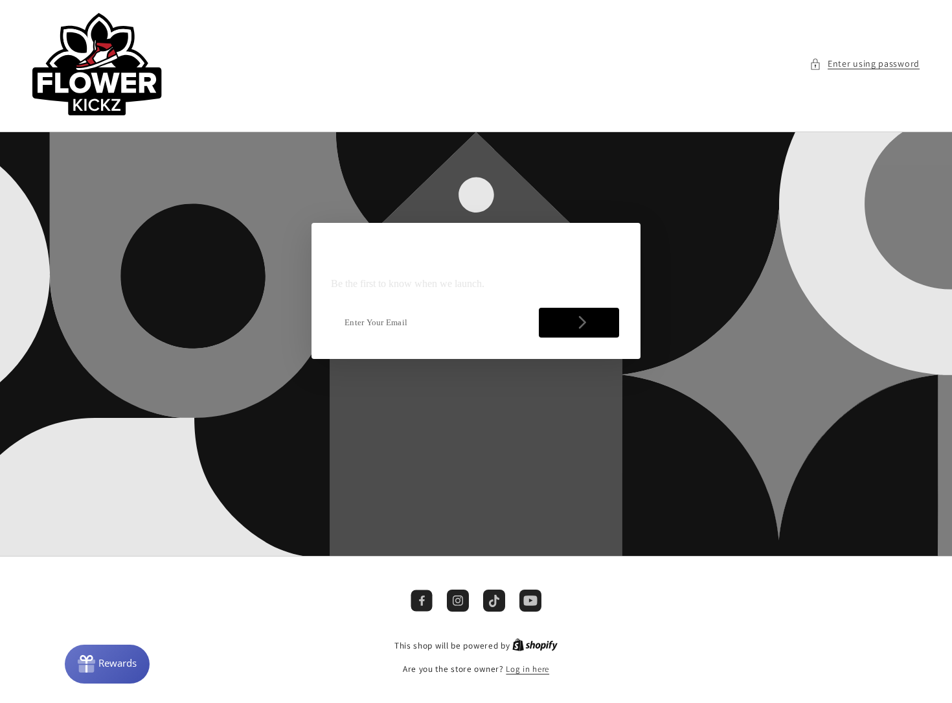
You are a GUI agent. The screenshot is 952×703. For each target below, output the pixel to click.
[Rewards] (107, 664)
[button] (865, 64)
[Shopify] (535, 645)
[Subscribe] (579, 322)
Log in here (527, 668)
